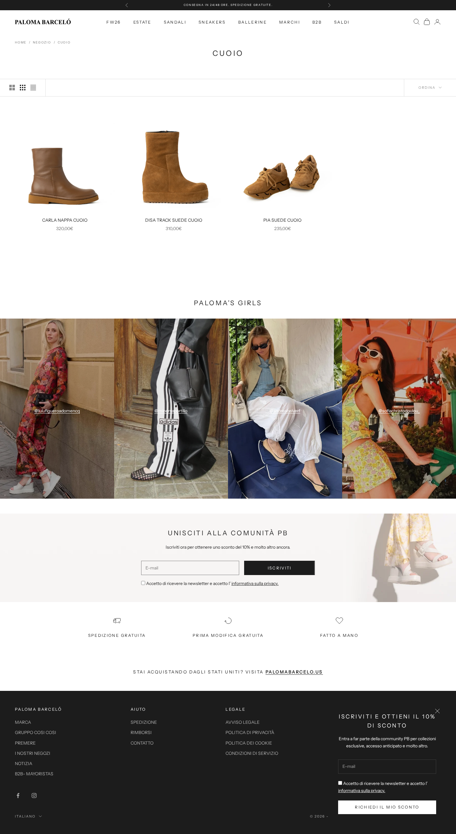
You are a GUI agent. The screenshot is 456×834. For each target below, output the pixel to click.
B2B (317, 21)
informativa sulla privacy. (361, 790)
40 (79, 205)
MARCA (23, 722)
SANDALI (175, 21)
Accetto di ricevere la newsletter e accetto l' (212, 583)
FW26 (113, 21)
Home (20, 42)
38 (60, 205)
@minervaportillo (170, 411)
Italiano (25, 816)
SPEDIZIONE (144, 722)
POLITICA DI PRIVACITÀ (250, 732)
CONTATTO (142, 743)
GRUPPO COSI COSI (35, 732)
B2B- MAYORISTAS (34, 774)
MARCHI (289, 21)
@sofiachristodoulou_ (399, 411)
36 (41, 205)
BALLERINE (252, 21)
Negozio (42, 42)
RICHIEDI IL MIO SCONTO (387, 807)
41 (88, 205)
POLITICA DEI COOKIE (249, 743)
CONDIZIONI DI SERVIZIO (252, 753)
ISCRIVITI (280, 567)
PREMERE (25, 743)
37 (51, 205)
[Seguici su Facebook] (18, 795)
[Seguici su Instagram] (34, 795)
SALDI (342, 21)
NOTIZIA (23, 763)
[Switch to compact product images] (33, 87)
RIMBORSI (141, 732)
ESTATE (142, 21)
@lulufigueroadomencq (57, 411)
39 (69, 205)
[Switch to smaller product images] (22, 87)
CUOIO (64, 42)
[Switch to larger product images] (12, 87)
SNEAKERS (212, 21)
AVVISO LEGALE (243, 722)
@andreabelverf (285, 411)
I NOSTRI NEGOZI (32, 753)
